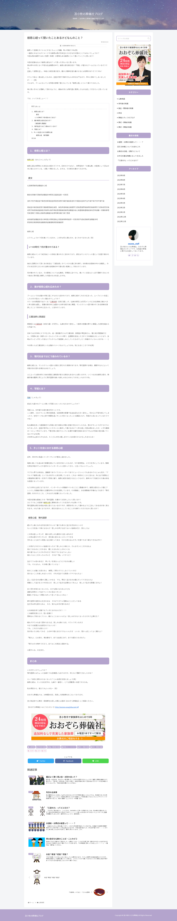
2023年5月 (121, 193)
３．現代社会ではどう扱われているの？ (44, 126)
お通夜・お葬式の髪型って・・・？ (130, 142)
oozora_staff (133, 243)
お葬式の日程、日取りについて (128, 151)
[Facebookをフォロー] (132, 255)
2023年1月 (121, 212)
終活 (120, 113)
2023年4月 (121, 198)
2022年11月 (121, 221)
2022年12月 (121, 216)
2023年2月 (121, 207)
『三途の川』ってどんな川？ (127, 160)
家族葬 (32, 751)
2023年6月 (121, 189)
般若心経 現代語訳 (42, 135)
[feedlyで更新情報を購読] (135, 255)
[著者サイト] (129, 255)
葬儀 (45, 751)
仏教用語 (32, 747)
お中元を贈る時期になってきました (130, 156)
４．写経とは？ (36, 129)
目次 (33, 106)
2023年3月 (121, 203)
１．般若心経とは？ (37, 111)
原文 (37, 114)
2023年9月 (121, 175)
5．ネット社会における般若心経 (41, 132)
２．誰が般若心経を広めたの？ (41, 120)
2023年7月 (121, 184)
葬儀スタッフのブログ (69, 747)
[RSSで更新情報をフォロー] (138, 255)
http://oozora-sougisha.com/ (66, 707)
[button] (148, 38)
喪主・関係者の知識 (54, 747)
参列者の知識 (41, 747)
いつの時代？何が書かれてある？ (45, 117)
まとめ (33, 138)
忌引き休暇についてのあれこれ (128, 146)
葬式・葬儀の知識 (84, 747)
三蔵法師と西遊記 (40, 123)
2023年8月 (121, 180)
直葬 (38, 751)
